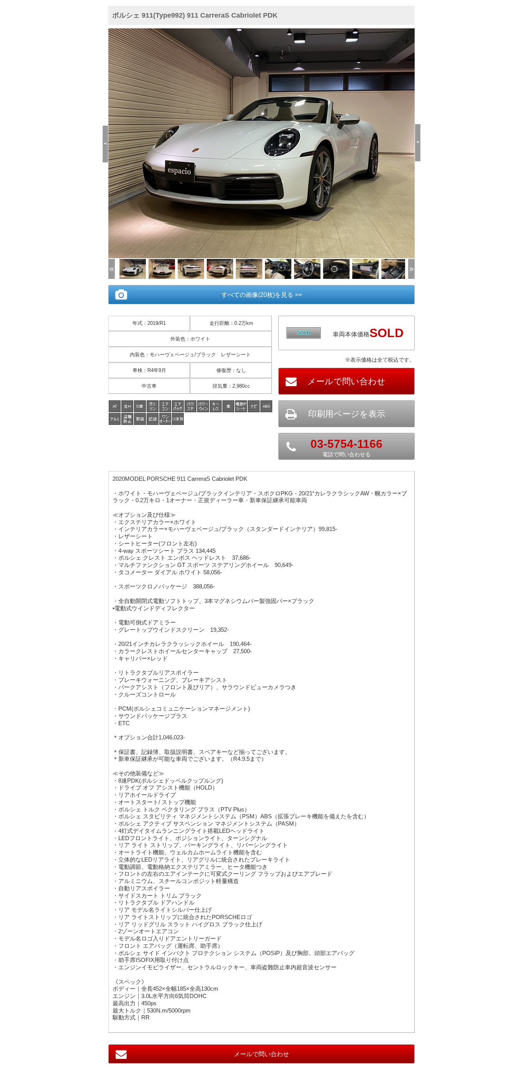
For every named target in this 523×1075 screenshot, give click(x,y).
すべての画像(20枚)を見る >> (261, 295)
